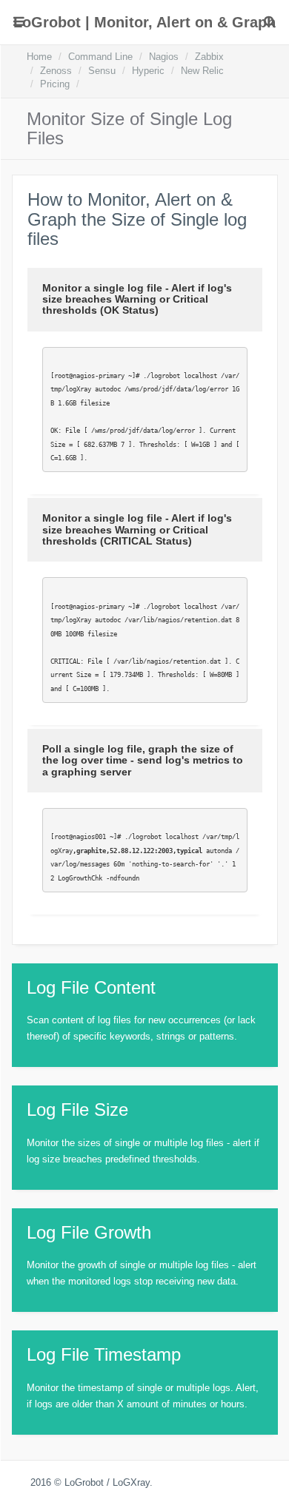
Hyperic (148, 70)
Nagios (164, 56)
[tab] (144, 299)
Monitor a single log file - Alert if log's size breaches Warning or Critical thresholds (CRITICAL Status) (137, 529)
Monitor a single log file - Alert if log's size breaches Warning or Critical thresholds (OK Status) (137, 299)
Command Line (100, 56)
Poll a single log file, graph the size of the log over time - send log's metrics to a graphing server (142, 760)
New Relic (202, 70)
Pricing (55, 84)
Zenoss (56, 70)
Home (39, 56)
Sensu (102, 70)
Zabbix (209, 56)
